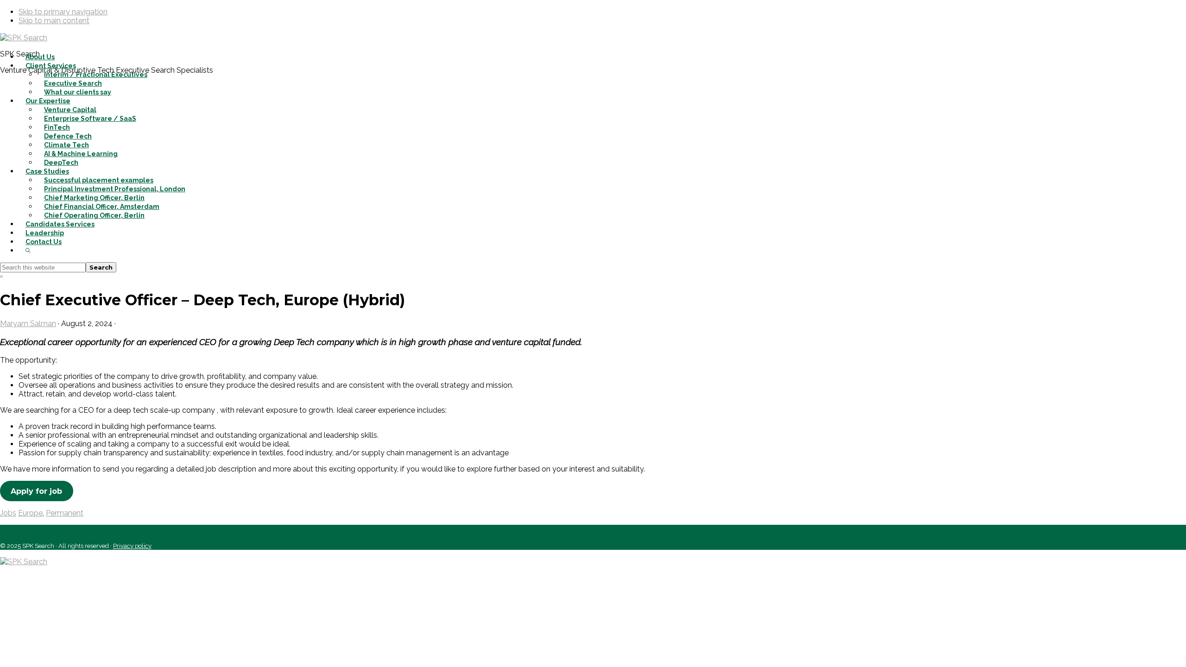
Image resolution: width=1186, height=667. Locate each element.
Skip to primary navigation (63, 11)
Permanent (64, 513)
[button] (28, 251)
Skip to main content (54, 20)
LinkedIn (66, 529)
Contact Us (22, 529)
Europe (30, 513)
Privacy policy (132, 545)
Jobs (8, 513)
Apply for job (36, 491)
